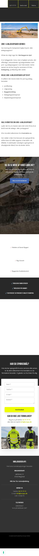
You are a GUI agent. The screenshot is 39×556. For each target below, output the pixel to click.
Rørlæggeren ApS (25, 55)
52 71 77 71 (26, 420)
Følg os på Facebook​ (19, 181)
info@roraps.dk (26, 422)
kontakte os (27, 133)
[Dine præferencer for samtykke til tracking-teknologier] (3, 552)
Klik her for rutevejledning (19, 481)
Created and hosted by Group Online (19, 536)
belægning (5, 70)
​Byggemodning (10, 92)
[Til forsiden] (19, 14)
